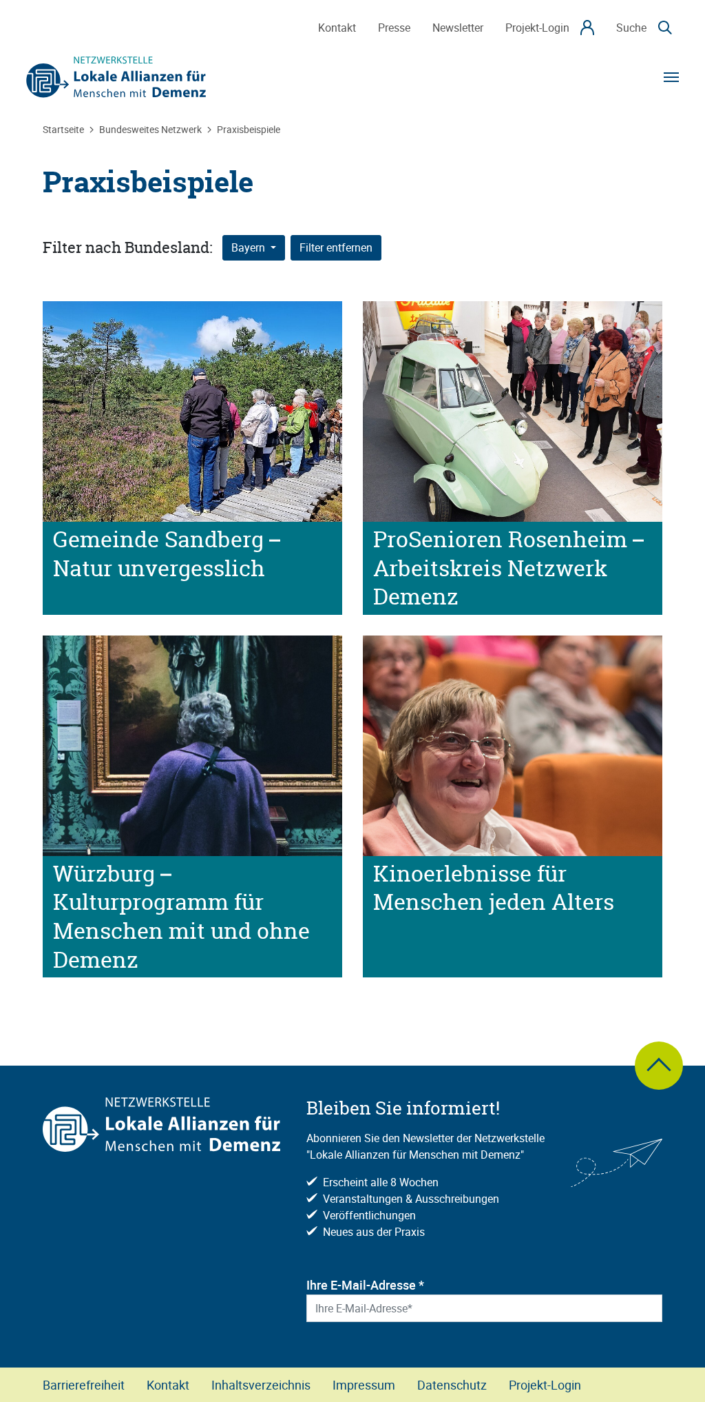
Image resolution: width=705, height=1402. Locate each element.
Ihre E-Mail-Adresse (365, 1285)
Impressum (364, 1384)
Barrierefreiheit (84, 1384)
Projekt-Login (545, 1384)
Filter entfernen (335, 248)
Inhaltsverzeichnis (261, 1384)
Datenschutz (452, 1384)
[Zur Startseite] (116, 77)
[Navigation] (671, 77)
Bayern (249, 248)
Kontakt (168, 1384)
